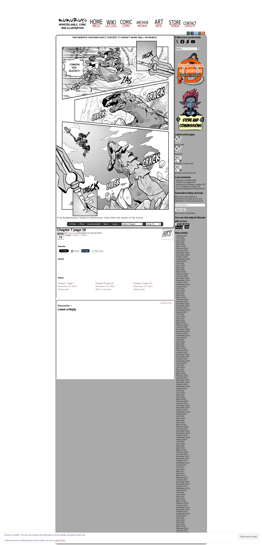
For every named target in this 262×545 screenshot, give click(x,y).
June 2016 (180, 495)
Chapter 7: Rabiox (79, 235)
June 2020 (180, 393)
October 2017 (181, 461)
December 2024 (183, 278)
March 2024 (181, 297)
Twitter (196, 33)
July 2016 (180, 493)
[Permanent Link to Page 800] (178, 152)
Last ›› (115, 224)
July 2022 (180, 340)
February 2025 (182, 274)
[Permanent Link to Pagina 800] (178, 143)
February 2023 (182, 325)
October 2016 (181, 486)
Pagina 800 (179, 145)
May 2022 (180, 344)
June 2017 (180, 469)
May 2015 (180, 522)
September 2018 (183, 437)
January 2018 (182, 454)
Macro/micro (200, 189)
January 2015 (182, 531)
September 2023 (183, 310)
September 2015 (183, 514)
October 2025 (181, 257)
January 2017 (182, 480)
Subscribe (180, 210)
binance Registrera (184, 189)
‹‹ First (72, 224)
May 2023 (180, 319)
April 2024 (180, 295)
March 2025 (181, 272)
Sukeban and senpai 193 (185, 173)
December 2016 (183, 482)
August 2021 (181, 363)
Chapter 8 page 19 (105, 283)
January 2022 (182, 352)
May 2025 (180, 268)
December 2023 (183, 304)
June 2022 (180, 342)
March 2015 (181, 526)
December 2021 (183, 355)
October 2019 (181, 410)
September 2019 (183, 412)
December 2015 (183, 507)
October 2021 (181, 359)
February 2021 (182, 376)
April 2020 (180, 397)
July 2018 (180, 442)
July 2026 (180, 238)
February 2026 (182, 248)
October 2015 (181, 512)
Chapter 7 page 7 (66, 283)
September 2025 (183, 259)
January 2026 (182, 251)
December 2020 (183, 380)
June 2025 (180, 265)
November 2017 (183, 459)
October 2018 (181, 435)
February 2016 (182, 503)
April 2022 (180, 346)
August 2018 (181, 439)
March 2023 (181, 323)
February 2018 (182, 452)
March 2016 (181, 501)
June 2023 (180, 316)
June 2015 (180, 520)
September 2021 (183, 361)
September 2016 (183, 488)
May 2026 (180, 242)
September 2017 (183, 463)
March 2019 (181, 425)
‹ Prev (81, 224)
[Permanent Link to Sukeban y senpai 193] (178, 161)
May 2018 (180, 446)
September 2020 (183, 386)
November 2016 (183, 484)
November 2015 (183, 509)
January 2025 (182, 276)
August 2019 (181, 414)
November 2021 (183, 357)
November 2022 (183, 331)
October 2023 (181, 308)
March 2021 (181, 374)
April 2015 (180, 524)
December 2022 (183, 329)
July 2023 (180, 314)
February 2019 (182, 427)
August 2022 (181, 338)
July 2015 (180, 518)
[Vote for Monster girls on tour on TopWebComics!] (182, 228)
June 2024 (180, 291)
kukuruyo (71, 233)
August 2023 (181, 312)
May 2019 (180, 420)
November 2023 (183, 306)
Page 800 (179, 154)
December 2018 (183, 431)
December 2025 (183, 253)
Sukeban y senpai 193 (184, 163)
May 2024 (180, 293)
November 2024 (183, 280)
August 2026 (181, 236)
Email (200, 33)
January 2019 (182, 429)
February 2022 (182, 350)
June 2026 (180, 240)
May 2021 (180, 369)
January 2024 (182, 302)
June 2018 (180, 444)
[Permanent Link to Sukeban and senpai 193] (178, 171)
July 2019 (180, 416)
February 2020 (182, 401)
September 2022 (183, 335)
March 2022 (181, 348)
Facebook (192, 33)
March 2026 (181, 246)
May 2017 (180, 471)
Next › (106, 224)
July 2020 (180, 391)
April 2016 (180, 499)
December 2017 (183, 456)
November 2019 (183, 408)
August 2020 (181, 389)
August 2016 (181, 490)
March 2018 (181, 450)
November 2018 (183, 433)
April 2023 (180, 321)
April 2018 (180, 448)
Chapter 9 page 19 (142, 283)
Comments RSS (166, 303)
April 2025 (180, 270)
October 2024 (181, 282)
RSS (203, 33)
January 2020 (182, 403)
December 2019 (183, 406)
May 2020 (180, 395)
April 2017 (180, 473)
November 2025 (183, 255)
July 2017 (180, 467)
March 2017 (181, 476)
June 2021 (180, 367)
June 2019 (180, 418)
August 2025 (181, 261)
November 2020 (183, 382)
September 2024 (183, 285)
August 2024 (181, 287)
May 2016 (180, 497)
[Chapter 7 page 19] (115, 218)
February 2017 (182, 478)
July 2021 (180, 365)
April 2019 (180, 422)
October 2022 (181, 333)
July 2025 (180, 263)
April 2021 (180, 372)
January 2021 (182, 378)
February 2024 (182, 299)
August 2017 (181, 465)
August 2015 (181, 516)
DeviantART (188, 33)
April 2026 (180, 244)
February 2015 (182, 529)
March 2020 (181, 399)
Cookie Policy (60, 540)
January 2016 (182, 505)
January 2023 (182, 327)
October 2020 (181, 384)
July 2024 (180, 289)
